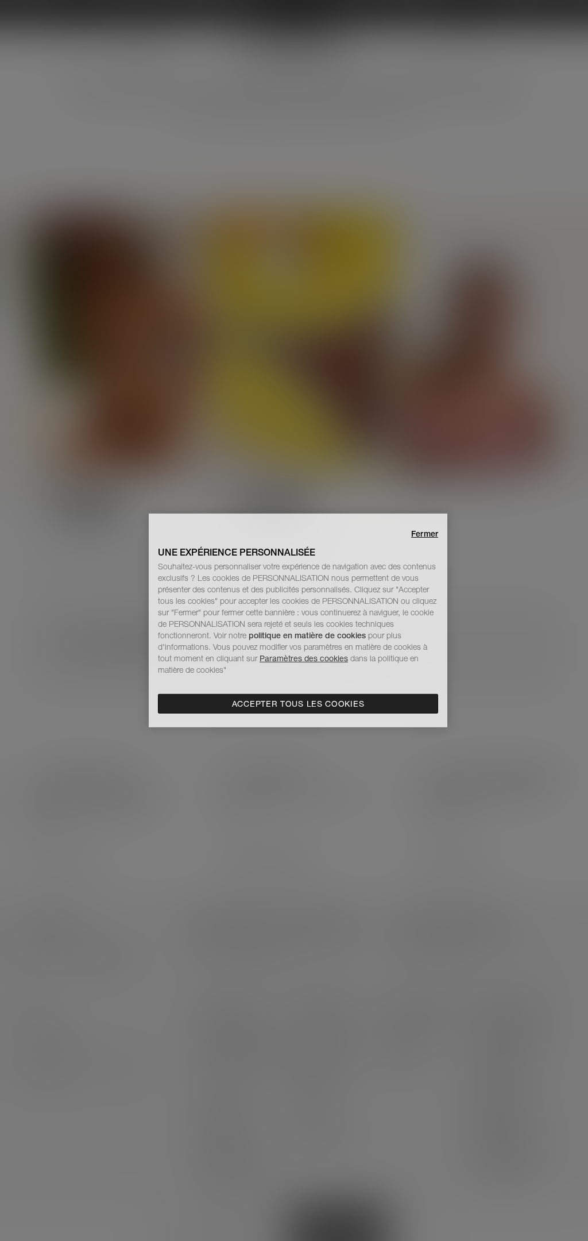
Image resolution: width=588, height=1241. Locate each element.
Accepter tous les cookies (298, 704)
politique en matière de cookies (308, 635)
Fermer (424, 533)
